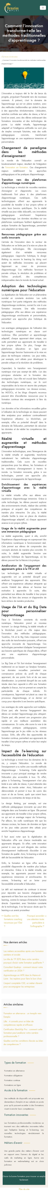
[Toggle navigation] (43, 8)
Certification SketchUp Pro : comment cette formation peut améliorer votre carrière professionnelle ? (23, 1033)
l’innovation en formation (16, 167)
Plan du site (24, 1189)
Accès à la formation (11, 57)
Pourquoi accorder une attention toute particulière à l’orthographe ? (35, 921)
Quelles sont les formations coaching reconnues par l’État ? (13, 921)
